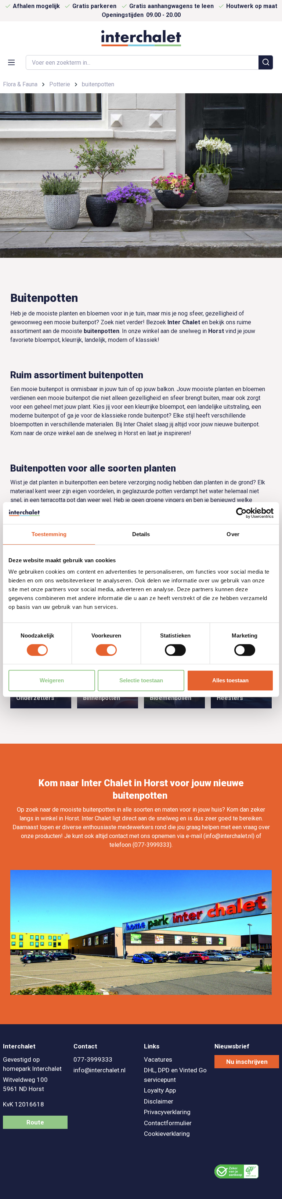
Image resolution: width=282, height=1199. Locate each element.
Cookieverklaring (167, 1133)
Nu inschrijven (247, 1061)
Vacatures (158, 1059)
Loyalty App (160, 1090)
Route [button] (35, 1122)
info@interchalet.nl (99, 1070)
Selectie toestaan (141, 680)
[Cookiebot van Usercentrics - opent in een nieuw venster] (241, 513)
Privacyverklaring (167, 1112)
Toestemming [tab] (49, 534)
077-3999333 (92, 1059)
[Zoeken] (265, 62)
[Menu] (11, 62)
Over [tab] (233, 534)
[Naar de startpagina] (141, 38)
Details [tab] (141, 534)
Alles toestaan (230, 680)
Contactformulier (168, 1123)
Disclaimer (158, 1101)
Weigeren (52, 680)
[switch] (106, 650)
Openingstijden (141, 14)
